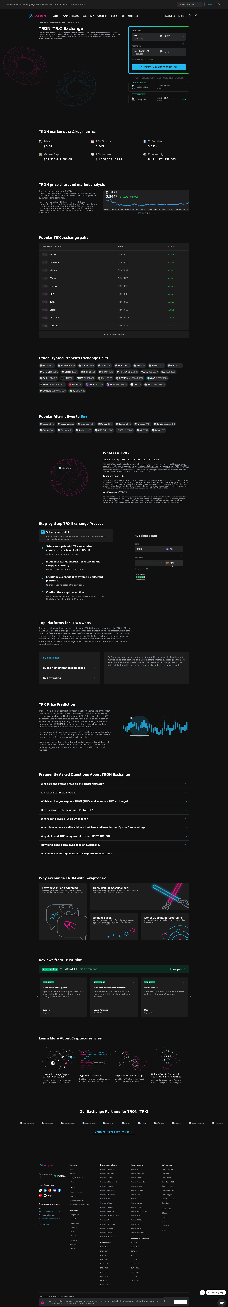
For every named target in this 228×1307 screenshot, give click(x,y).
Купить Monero (136, 1203)
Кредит (164, 1230)
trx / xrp (123, 294)
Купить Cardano (137, 1190)
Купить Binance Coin (138, 1182)
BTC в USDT (104, 1285)
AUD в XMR (135, 1272)
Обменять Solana (106, 1186)
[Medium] (45, 1195)
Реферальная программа (79, 1204)
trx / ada (123, 326)
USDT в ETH (104, 1255)
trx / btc (123, 254)
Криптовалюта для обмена (60, 23)
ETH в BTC (104, 1272)
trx (140, 213)
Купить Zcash (136, 1224)
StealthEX (73, 1227)
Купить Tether (136, 1178)
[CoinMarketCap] (49, 1195)
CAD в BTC (135, 1259)
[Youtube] (40, 1195)
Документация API (77, 1200)
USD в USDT (135, 1280)
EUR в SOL (135, 1268)
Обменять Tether (106, 1178)
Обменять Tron (106, 1203)
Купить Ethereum (137, 1173)
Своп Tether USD (168, 1182)
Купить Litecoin (136, 1207)
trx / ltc (123, 286)
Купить (164, 1217)
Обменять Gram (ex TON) (109, 1216)
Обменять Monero (107, 1207)
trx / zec (123, 278)
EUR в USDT (135, 1264)
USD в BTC (135, 1276)
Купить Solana (136, 1186)
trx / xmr (123, 270)
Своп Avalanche (168, 1190)
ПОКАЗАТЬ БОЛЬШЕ (114, 335)
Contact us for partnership (112, 1132)
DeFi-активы (167, 1165)
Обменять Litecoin (107, 1211)
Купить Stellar (136, 1228)
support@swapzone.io (48, 1211)
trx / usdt (124, 302)
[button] (196, 15)
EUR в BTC (135, 1242)
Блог (71, 1169)
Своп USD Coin (167, 1186)
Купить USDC (136, 1216)
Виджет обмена (76, 1192)
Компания (73, 1165)
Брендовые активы (77, 1178)
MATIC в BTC (105, 1276)
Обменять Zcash (106, 1228)
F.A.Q (71, 1182)
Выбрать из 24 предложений (159, 67)
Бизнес (72, 1188)
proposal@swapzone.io (48, 1218)
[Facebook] (59, 1190)
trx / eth (123, 262)
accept (180, 1302)
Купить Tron (135, 1199)
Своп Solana (166, 1178)
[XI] (40, 1190)
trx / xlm (123, 310)
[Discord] (54, 1190)
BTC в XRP (104, 1251)
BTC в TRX (104, 1268)
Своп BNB (165, 1173)
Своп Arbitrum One (169, 1199)
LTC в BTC (104, 1280)
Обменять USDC (106, 1220)
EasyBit (72, 1248)
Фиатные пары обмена (140, 1238)
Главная (42, 23)
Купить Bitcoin (136, 1169)
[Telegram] (45, 1190)
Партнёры (74, 1210)
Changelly (73, 1219)
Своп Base (165, 1203)
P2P (163, 1221)
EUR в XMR (135, 1247)
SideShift (73, 1236)
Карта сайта (166, 1209)
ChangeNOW (74, 1214)
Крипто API (74, 1196)
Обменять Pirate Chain (108, 1237)
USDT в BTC (104, 1259)
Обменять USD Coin (107, 1224)
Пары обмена (105, 1242)
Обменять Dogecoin (107, 1194)
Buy (84, 416)
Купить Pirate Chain (138, 1232)
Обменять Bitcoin (107, 1169)
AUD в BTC (135, 1255)
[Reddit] (49, 1190)
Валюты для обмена (108, 1165)
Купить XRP (135, 1194)
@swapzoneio (44, 1224)
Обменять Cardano (107, 1190)
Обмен (164, 1213)
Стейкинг (165, 1226)
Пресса (72, 1173)
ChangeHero (74, 1240)
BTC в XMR (104, 1247)
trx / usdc (124, 318)
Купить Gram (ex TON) (139, 1211)
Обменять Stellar (106, 1232)
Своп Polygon (167, 1194)
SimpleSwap (74, 1223)
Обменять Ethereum (108, 1173)
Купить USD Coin (137, 1220)
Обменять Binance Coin (109, 1182)
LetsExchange (75, 1244)
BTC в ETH (104, 1264)
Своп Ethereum (167, 1169)
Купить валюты (137, 1165)
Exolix (72, 1231)
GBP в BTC (134, 1251)
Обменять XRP (105, 1199)
